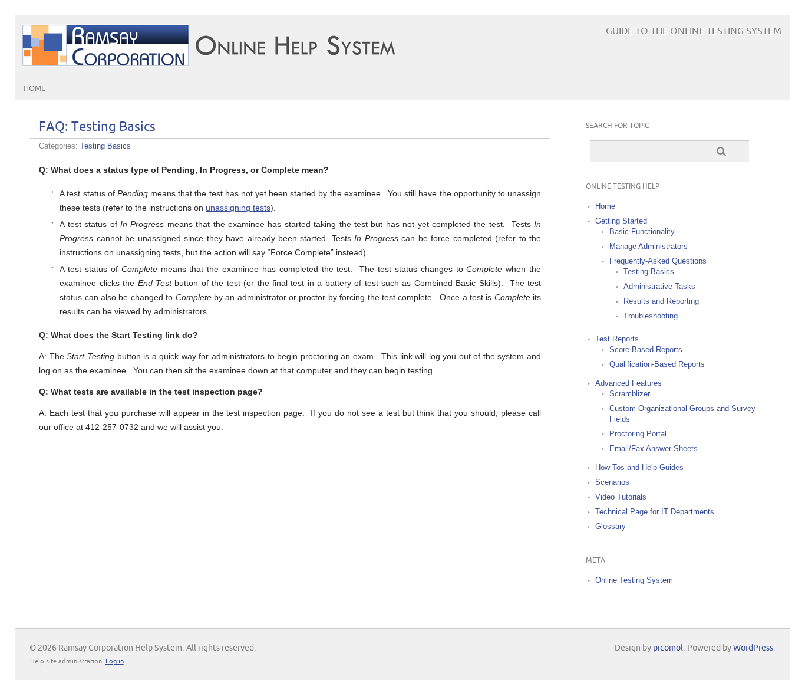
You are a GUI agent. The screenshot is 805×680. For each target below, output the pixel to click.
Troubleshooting (650, 315)
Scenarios (612, 482)
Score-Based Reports (645, 349)
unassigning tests (238, 207)
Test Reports (617, 338)
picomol (668, 647)
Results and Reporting (661, 301)
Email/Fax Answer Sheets (653, 448)
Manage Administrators (648, 246)
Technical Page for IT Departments (654, 511)
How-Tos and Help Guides (639, 467)
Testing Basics (105, 146)
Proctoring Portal (638, 433)
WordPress (753, 647)
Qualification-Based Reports (657, 364)
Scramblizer (629, 393)
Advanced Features (628, 383)
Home (34, 88)
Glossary (610, 526)
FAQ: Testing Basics (97, 127)
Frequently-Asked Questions (658, 261)
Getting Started (621, 220)
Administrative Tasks (659, 286)
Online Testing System (634, 580)
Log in (114, 661)
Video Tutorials (620, 496)
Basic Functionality (642, 231)
